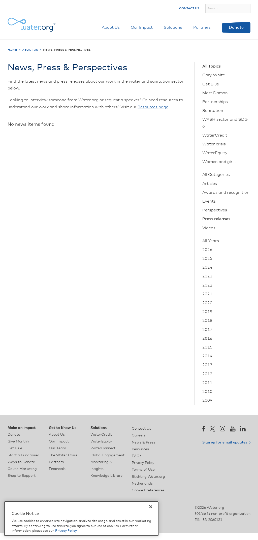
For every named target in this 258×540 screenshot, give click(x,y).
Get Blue (210, 84)
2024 (207, 267)
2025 (207, 259)
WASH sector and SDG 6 (225, 122)
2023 (207, 276)
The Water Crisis (63, 455)
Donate (236, 27)
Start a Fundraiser (23, 455)
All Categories (216, 175)
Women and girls (219, 162)
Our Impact (142, 27)
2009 (207, 400)
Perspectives (214, 210)
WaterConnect (102, 448)
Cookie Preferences (148, 490)
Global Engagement (107, 455)
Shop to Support (22, 476)
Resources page (153, 107)
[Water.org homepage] (31, 25)
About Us (111, 27)
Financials (57, 469)
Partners (202, 27)
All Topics (211, 66)
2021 (207, 294)
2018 (207, 321)
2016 (207, 338)
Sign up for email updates (225, 442)
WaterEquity (214, 153)
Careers (139, 435)
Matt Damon (215, 93)
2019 (207, 312)
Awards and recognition (225, 192)
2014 (207, 356)
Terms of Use (143, 469)
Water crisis (214, 144)
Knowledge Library (106, 476)
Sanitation (212, 111)
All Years (210, 241)
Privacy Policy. (66, 530)
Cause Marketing (22, 469)
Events (209, 201)
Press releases (216, 219)
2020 (207, 303)
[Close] (150, 506)
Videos (208, 228)
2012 (207, 374)
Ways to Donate (21, 462)
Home (12, 49)
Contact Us (189, 8)
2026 (207, 250)
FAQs (136, 456)
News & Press (143, 442)
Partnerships (215, 102)
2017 (207, 330)
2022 (207, 285)
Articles (209, 184)
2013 (207, 365)
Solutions (173, 27)
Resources (140, 449)
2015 (207, 347)
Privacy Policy (143, 463)
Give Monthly (18, 441)
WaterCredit (214, 135)
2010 (207, 392)
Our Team (57, 448)
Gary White (213, 75)
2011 (207, 383)
